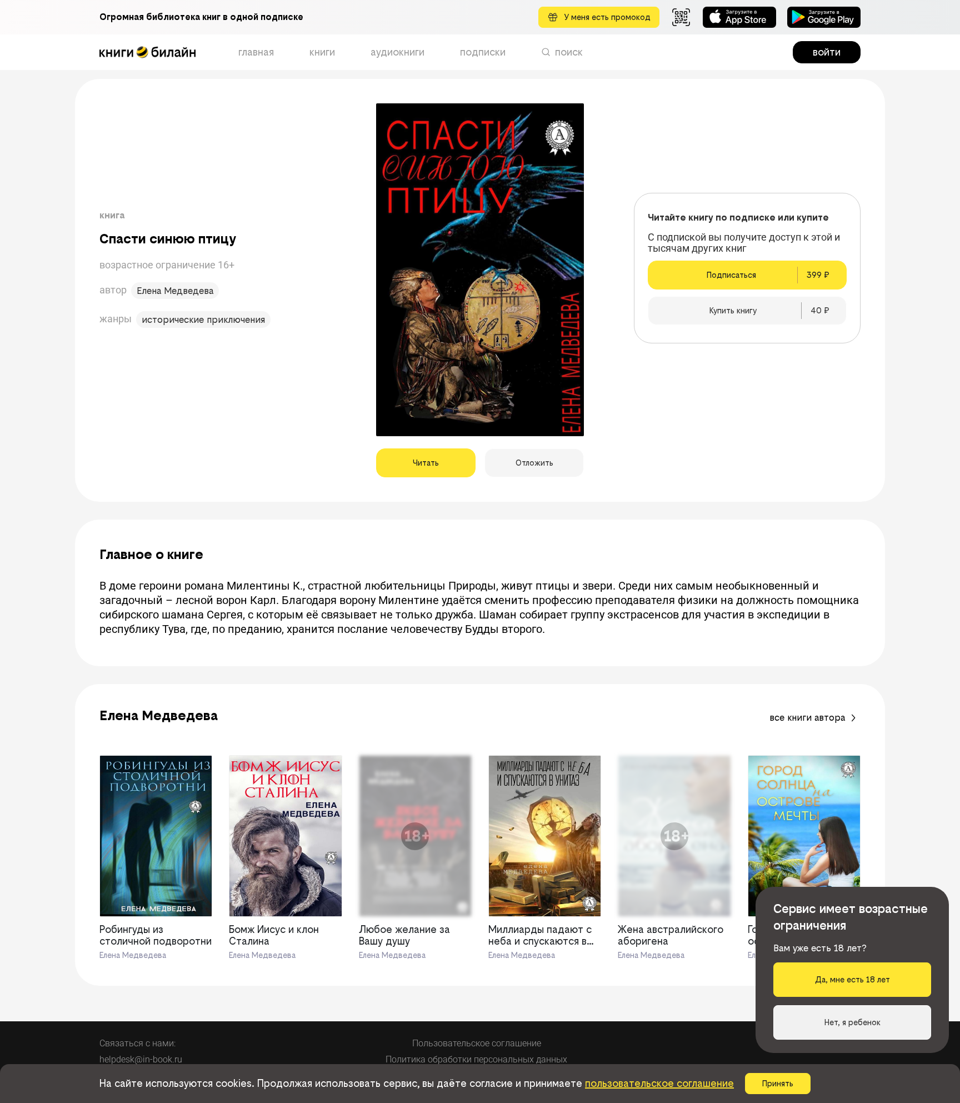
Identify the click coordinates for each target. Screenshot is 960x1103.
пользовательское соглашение (659, 1083)
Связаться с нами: (137, 1043)
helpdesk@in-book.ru (140, 1059)
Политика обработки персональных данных (476, 1059)
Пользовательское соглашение (476, 1043)
